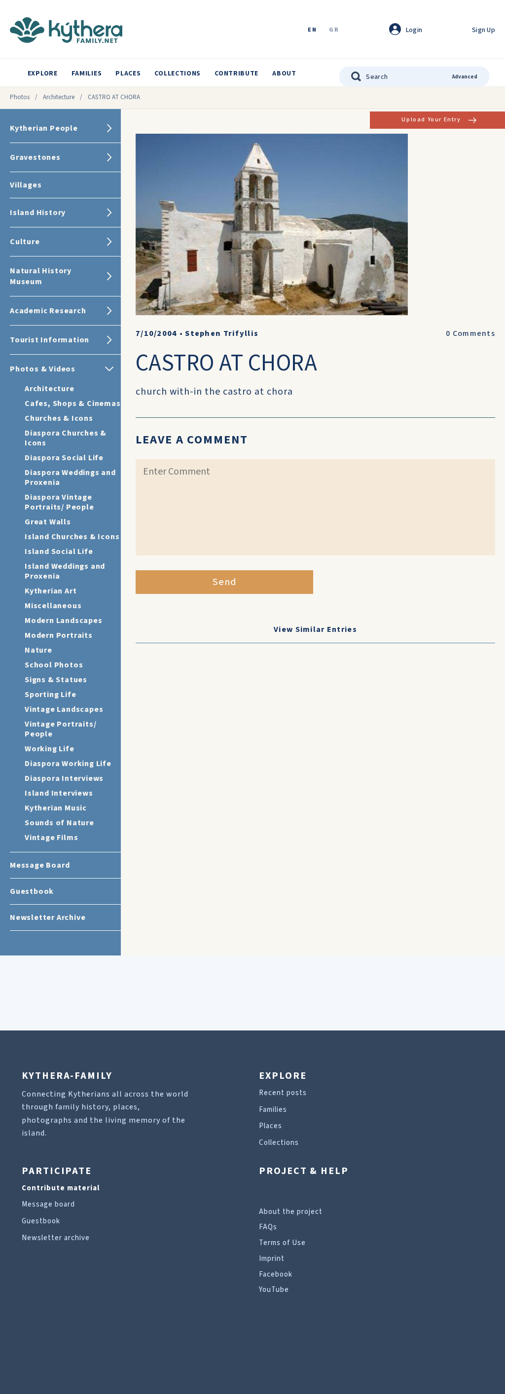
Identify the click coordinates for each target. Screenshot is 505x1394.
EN (312, 30)
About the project (291, 1212)
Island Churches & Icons (72, 536)
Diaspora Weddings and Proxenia (70, 477)
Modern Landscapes (64, 620)
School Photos (54, 665)
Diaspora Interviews (64, 778)
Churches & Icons (59, 418)
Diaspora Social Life (64, 457)
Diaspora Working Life (68, 763)
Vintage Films (51, 837)
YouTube (274, 1289)
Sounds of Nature (59, 822)
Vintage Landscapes (64, 709)
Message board (48, 1204)
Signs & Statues (56, 679)
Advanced (464, 76)
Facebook (275, 1274)
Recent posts (283, 1093)
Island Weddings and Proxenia (65, 571)
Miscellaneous (53, 605)
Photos (20, 97)
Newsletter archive (56, 1238)
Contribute (236, 73)
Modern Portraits (59, 635)
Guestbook (41, 1221)
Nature (38, 650)
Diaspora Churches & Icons (66, 438)
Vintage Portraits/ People (60, 729)
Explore (43, 73)
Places (128, 73)
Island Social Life (59, 551)
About (284, 73)
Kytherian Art (50, 591)
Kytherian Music (56, 808)
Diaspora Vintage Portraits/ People (59, 502)
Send (225, 582)
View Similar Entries (315, 629)
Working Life (49, 748)
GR (334, 30)
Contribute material (61, 1188)
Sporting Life (50, 694)
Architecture (58, 97)
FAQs (268, 1227)
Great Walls (48, 521)
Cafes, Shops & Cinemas (73, 403)
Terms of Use (282, 1243)
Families (87, 73)
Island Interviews (59, 793)
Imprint (272, 1258)
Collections (177, 73)
